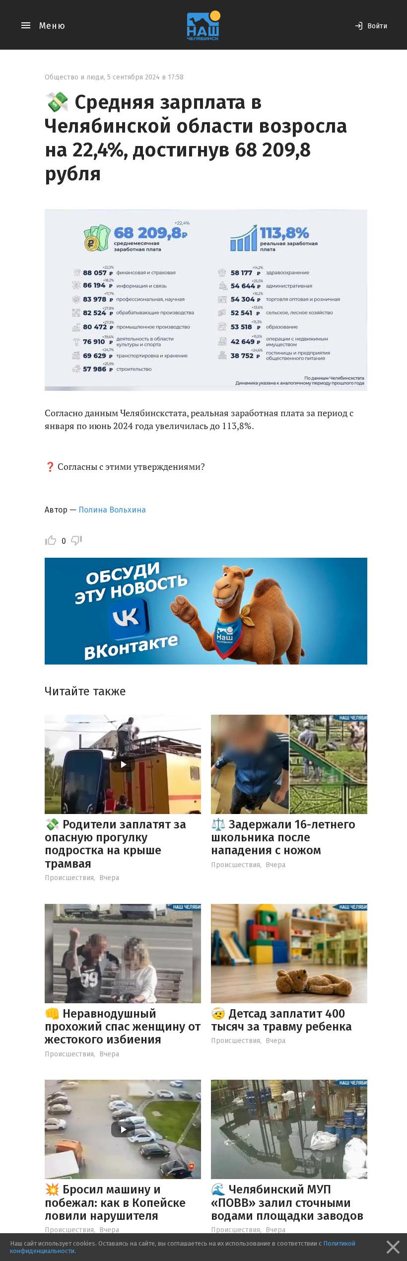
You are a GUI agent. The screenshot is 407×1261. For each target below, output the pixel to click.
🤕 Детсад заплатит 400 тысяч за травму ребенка (281, 1020)
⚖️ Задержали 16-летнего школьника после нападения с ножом (283, 837)
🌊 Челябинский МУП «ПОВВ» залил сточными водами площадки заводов (287, 1203)
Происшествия (69, 878)
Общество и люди (74, 77)
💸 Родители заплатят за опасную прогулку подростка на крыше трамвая (115, 844)
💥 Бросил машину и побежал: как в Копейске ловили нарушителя (115, 1203)
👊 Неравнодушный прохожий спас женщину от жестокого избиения (123, 1027)
